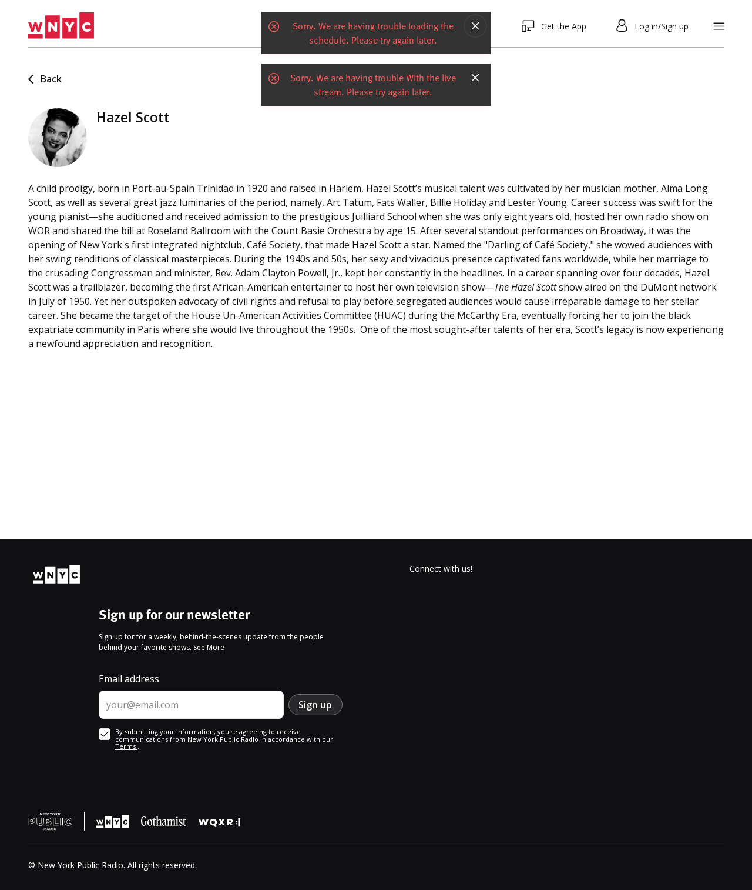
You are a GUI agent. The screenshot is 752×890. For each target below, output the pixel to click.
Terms (126, 746)
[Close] (475, 26)
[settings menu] (718, 26)
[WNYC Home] (61, 25)
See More (208, 647)
